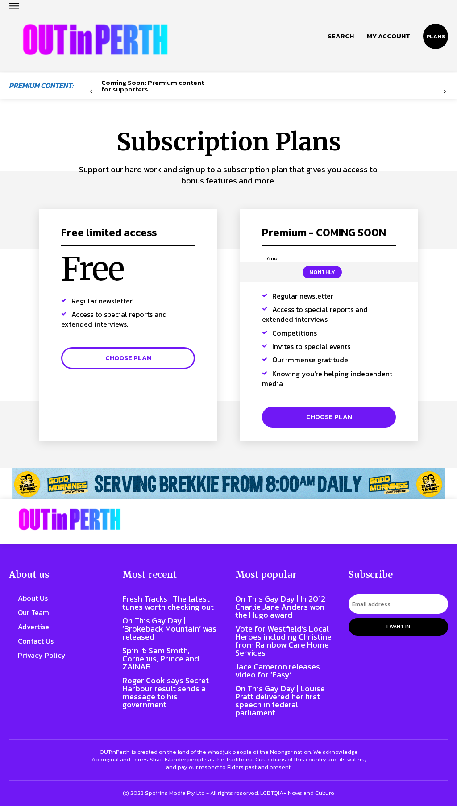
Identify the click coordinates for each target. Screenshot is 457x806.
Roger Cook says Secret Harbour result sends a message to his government (165, 692)
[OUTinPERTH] (95, 39)
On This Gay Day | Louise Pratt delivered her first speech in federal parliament (280, 700)
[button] (341, 36)
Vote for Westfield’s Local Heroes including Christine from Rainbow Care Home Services (283, 641)
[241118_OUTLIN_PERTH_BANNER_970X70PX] (228, 483)
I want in (398, 627)
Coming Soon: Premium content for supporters (152, 85)
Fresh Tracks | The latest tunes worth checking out (168, 603)
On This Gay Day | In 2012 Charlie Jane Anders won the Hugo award (280, 607)
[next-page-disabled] (444, 91)
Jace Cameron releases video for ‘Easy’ (277, 671)
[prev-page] (91, 91)
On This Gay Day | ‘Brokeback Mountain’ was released (169, 629)
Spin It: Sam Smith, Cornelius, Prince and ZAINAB (160, 658)
